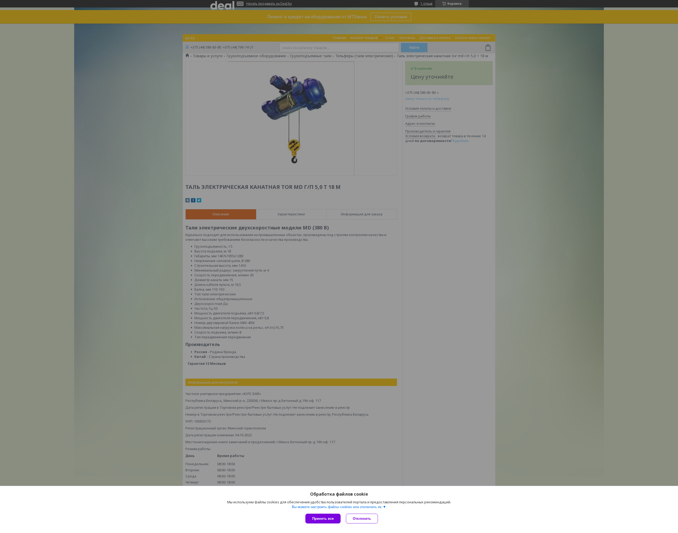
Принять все (323, 519)
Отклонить (362, 519)
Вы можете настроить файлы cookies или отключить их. (337, 507)
